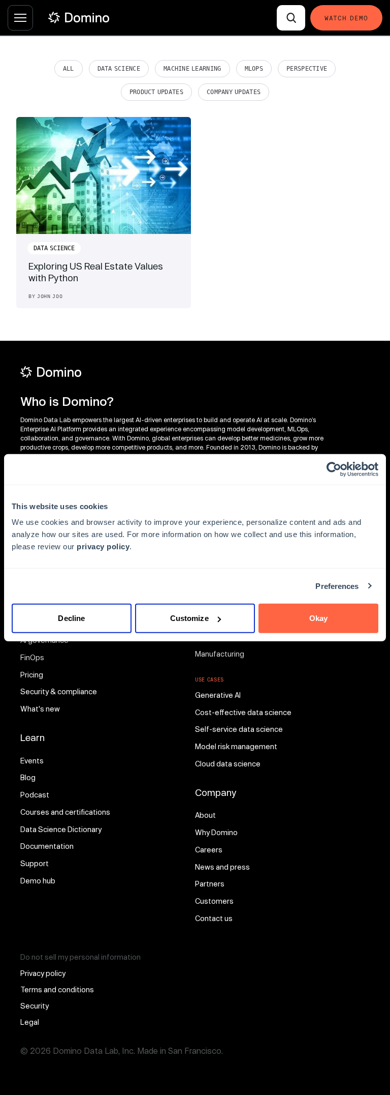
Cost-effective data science (243, 712)
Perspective (306, 68)
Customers (214, 901)
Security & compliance (58, 691)
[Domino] (173, 372)
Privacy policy (43, 973)
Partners (209, 883)
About (205, 815)
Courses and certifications (65, 812)
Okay (318, 618)
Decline (71, 618)
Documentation (47, 846)
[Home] (78, 17)
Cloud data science (228, 763)
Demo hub (37, 880)
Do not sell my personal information (80, 957)
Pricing (31, 674)
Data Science (119, 68)
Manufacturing (219, 653)
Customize (189, 618)
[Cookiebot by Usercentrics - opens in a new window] (333, 469)
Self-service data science (239, 729)
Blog (28, 777)
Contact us (214, 918)
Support (34, 863)
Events (32, 760)
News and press (222, 867)
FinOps (32, 657)
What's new (40, 708)
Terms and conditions (57, 989)
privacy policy (103, 546)
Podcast (34, 794)
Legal (29, 1022)
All (68, 68)
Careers (208, 849)
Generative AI (218, 695)
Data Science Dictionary (61, 829)
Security (34, 1005)
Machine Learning (192, 68)
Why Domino (216, 832)
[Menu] (20, 18)
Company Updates (234, 92)
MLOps (254, 68)
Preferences (337, 585)
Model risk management (236, 746)
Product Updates (156, 92)
